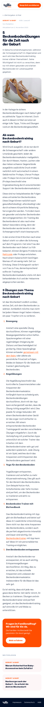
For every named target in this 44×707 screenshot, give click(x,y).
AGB (39, 702)
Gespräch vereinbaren (29, 5)
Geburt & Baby (9, 20)
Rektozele (7, 254)
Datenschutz (29, 702)
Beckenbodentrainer (16, 538)
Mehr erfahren (16, 640)
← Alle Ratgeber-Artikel (12, 15)
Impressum (17, 702)
